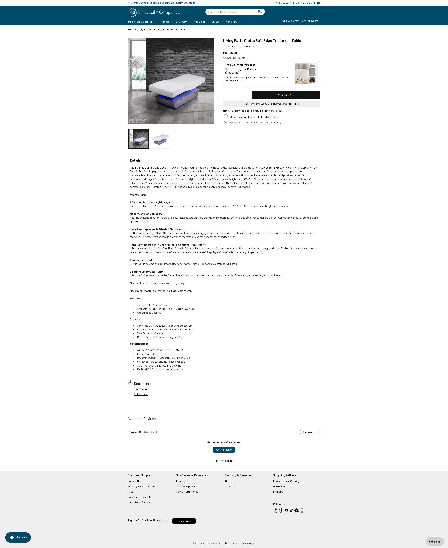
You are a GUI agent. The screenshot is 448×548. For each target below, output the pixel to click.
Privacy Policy (231, 543)
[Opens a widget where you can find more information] (434, 541)
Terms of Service (248, 543)
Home (131, 29)
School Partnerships (187, 491)
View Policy (275, 110)
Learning (181, 481)
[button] (141, 21)
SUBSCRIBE (184, 521)
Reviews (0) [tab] (135, 431)
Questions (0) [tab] (151, 431)
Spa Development (185, 486)
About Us (230, 481)
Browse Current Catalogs (286, 481)
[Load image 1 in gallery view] (138, 139)
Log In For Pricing (303, 3)
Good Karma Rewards (139, 496)
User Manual (141, 389)
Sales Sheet (141, 394)
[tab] (135, 160)
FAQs (130, 491)
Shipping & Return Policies (142, 486)
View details (188, 2)
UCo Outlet (279, 486)
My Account (282, 3)
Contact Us (134, 481)
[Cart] (319, 4)
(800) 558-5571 (310, 21)
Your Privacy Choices (139, 502)
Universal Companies (211, 543)
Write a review (224, 449)
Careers (229, 486)
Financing (278, 491)
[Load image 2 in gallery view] (160, 139)
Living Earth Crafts (232, 46)
